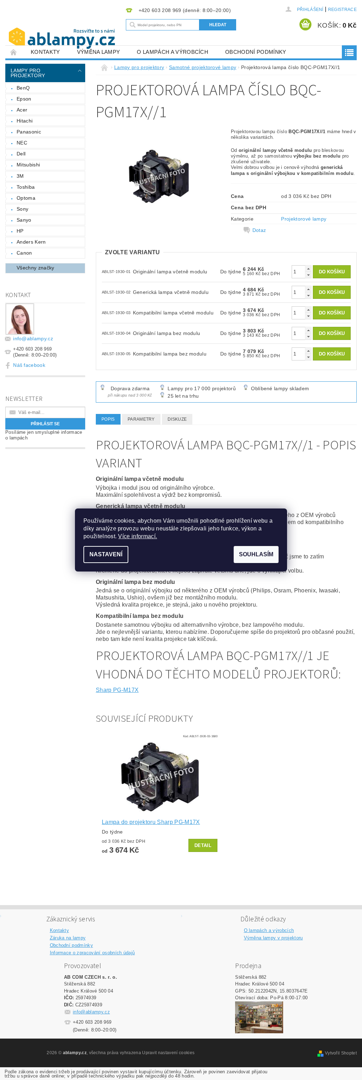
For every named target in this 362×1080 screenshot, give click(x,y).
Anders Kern (31, 242)
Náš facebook (29, 365)
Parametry (141, 419)
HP (20, 231)
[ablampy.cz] (64, 31)
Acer (22, 110)
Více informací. (137, 536)
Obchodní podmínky (255, 52)
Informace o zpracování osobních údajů (92, 952)
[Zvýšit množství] (308, 268)
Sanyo (24, 220)
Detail (202, 845)
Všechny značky (35, 268)
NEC (22, 143)
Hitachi (25, 121)
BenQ (23, 88)
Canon (24, 253)
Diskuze (177, 419)
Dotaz (259, 230)
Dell (21, 154)
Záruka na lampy (68, 937)
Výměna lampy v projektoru (273, 937)
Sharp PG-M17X (117, 690)
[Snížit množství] (308, 275)
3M (20, 176)
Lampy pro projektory (28, 73)
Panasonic (29, 132)
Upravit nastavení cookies (168, 1052)
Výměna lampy (98, 52)
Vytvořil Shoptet (341, 1053)
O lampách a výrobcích (172, 52)
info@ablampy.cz (33, 338)
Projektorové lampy (303, 219)
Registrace (342, 9)
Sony (22, 209)
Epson (24, 99)
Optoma (26, 198)
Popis (108, 419)
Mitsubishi (28, 164)
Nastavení (105, 554)
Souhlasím (256, 554)
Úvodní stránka (13, 52)
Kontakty (45, 52)
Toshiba (26, 187)
